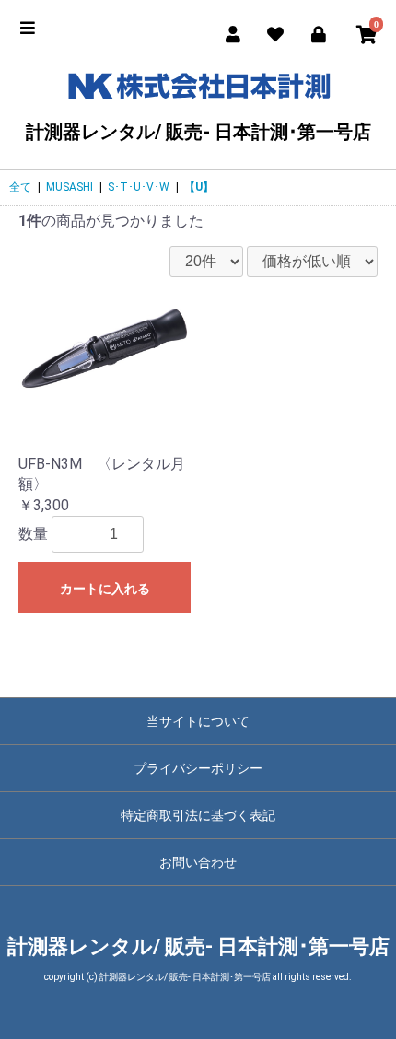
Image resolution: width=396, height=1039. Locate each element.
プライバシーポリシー (198, 768)
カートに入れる (105, 588)
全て (20, 187)
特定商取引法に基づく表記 (198, 815)
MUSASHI (69, 187)
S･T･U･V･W (138, 187)
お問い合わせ (198, 862)
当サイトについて (198, 721)
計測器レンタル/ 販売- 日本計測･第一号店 (198, 131)
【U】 (199, 187)
